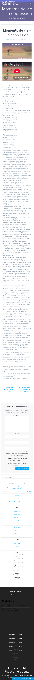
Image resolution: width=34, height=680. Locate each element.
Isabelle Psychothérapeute (11, 3)
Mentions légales (15, 595)
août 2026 (17, 511)
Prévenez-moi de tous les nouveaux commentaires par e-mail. (18, 459)
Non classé (17, 543)
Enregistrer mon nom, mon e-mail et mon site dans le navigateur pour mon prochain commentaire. (17, 453)
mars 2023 (17, 524)
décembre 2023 (17, 517)
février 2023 (17, 527)
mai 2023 (17, 521)
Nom (17, 434)
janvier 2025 (17, 514)
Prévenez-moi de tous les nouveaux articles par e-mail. (18, 464)
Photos (17, 498)
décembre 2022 (17, 530)
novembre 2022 (17, 533)
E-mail (17, 440)
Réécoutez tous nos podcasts (17, 501)
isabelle (7, 39)
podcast (14, 39)
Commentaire (17, 415)
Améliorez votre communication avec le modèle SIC (17, 492)
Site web (17, 446)
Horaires (17, 495)
